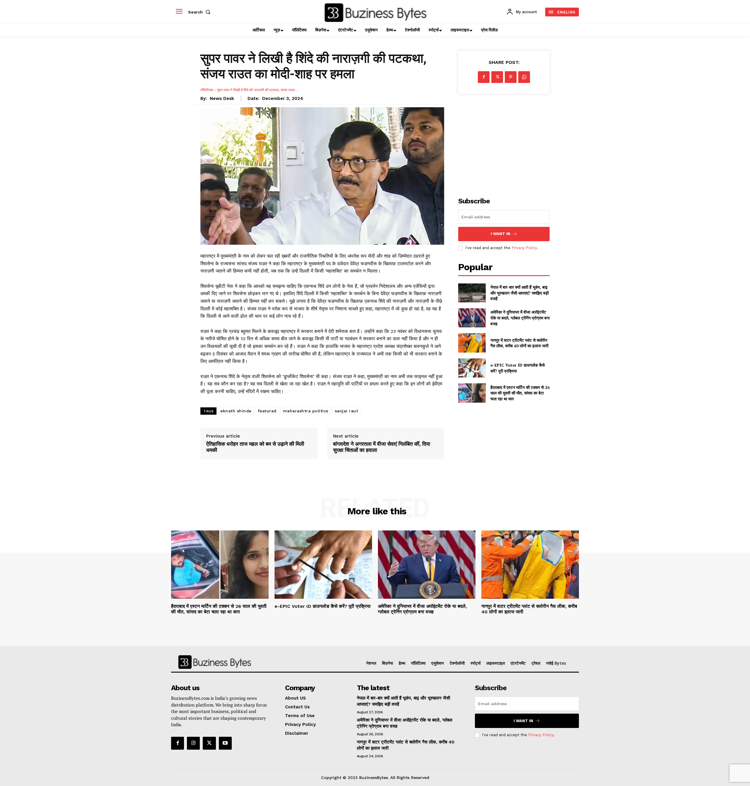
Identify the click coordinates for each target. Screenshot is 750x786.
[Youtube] (225, 743)
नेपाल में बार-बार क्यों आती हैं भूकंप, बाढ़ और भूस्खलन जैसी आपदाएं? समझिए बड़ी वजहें (519, 292)
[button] (200, 12)
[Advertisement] (504, 142)
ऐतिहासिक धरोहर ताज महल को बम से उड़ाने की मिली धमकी (255, 447)
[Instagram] (193, 743)
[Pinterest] (511, 77)
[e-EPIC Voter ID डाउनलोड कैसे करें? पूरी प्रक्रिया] (471, 367)
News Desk (222, 98)
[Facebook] (484, 77)
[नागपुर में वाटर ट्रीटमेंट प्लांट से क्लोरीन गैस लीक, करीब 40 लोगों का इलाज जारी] (471, 342)
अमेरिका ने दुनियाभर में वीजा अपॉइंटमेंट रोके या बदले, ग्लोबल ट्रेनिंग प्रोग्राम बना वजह (520, 317)
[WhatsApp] (524, 77)
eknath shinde (235, 411)
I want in (500, 234)
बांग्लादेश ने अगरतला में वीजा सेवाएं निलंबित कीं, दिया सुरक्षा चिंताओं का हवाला (381, 447)
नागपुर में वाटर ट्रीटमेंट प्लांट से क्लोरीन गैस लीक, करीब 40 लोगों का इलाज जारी (519, 343)
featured (267, 411)
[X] (497, 77)
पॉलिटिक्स (206, 89)
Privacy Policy (524, 248)
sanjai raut (346, 411)
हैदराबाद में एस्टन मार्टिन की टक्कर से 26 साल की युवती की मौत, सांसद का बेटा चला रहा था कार (520, 393)
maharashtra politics (305, 411)
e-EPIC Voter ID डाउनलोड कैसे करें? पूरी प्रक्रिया (323, 606)
